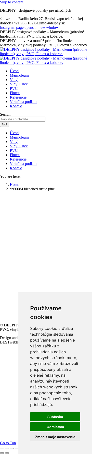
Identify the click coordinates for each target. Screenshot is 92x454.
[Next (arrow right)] (7, 453)
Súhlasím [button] (55, 417)
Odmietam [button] (55, 427)
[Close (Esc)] (2, 448)
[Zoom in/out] (17, 448)
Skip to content (11, 2)
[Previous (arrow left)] (2, 453)
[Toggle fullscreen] (12, 448)
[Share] (7, 448)
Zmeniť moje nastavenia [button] (55, 437)
